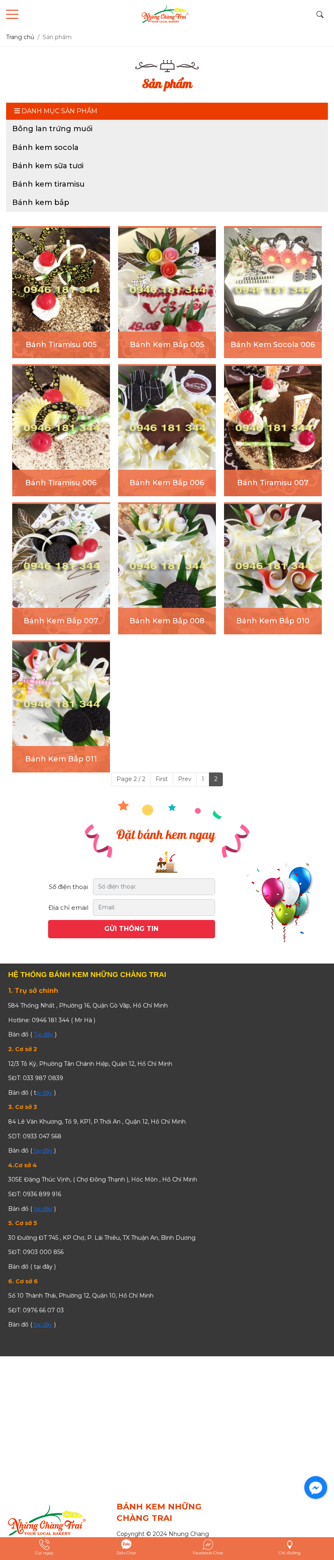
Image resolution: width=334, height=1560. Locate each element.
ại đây (44, 1092)
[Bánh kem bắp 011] (61, 707)
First (162, 779)
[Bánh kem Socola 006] (273, 293)
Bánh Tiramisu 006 (61, 482)
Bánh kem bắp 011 (61, 759)
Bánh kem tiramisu (48, 184)
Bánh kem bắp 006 (167, 482)
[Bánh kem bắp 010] (273, 569)
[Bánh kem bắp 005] (167, 293)
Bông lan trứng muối (52, 128)
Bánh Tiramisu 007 (272, 482)
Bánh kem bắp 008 (167, 620)
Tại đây (43, 1034)
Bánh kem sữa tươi (48, 165)
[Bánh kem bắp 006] (167, 431)
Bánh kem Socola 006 (273, 344)
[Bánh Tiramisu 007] (273, 431)
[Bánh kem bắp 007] (61, 569)
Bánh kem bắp (40, 202)
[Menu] (12, 14)
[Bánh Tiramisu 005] (61, 293)
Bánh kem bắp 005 (167, 344)
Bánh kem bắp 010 (273, 620)
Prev (184, 779)
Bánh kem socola (45, 147)
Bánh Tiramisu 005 (61, 344)
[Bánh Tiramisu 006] (61, 431)
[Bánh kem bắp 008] (167, 569)
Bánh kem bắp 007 (61, 620)
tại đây (43, 1150)
